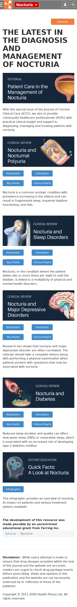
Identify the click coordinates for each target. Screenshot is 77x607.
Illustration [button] (13, 173)
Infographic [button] (13, 489)
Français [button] (62, 21)
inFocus (10, 533)
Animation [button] (42, 173)
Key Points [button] (13, 183)
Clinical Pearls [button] (42, 183)
